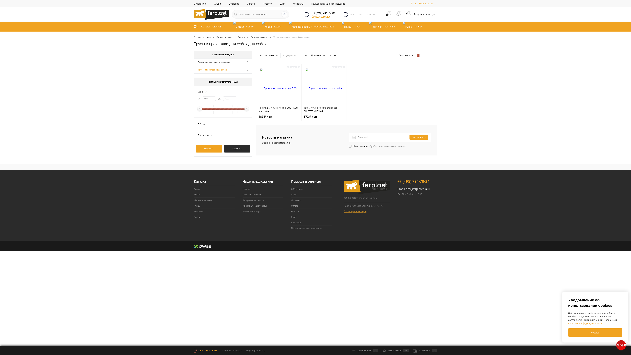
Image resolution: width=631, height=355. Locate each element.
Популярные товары (252, 194)
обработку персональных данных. (387, 146)
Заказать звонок (321, 16)
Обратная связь (208, 350)
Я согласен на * (379, 146)
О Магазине (200, 3)
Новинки (247, 189)
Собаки (197, 189)
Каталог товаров (211, 26)
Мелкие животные (203, 200)
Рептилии (198, 211)
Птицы (197, 206)
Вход (413, 3)
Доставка (234, 3)
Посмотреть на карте (355, 211)
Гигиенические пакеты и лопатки (214, 62)
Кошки (197, 194)
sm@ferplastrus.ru (418, 189)
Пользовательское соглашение (328, 3)
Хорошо (595, 332)
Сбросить (237, 148)
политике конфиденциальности (585, 323)
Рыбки (197, 217)
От (199, 98)
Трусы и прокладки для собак (212, 70)
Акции (217, 3)
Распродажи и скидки (253, 200)
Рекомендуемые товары (255, 206)
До (219, 98)
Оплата (251, 3)
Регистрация (426, 3)
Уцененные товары (252, 211)
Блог (282, 3)
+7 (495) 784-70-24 (323, 12)
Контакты (298, 3)
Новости (267, 3)
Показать (209, 148)
